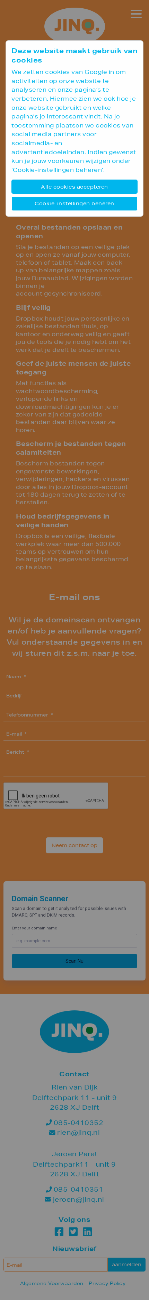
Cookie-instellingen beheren (74, 203)
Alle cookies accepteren (74, 187)
